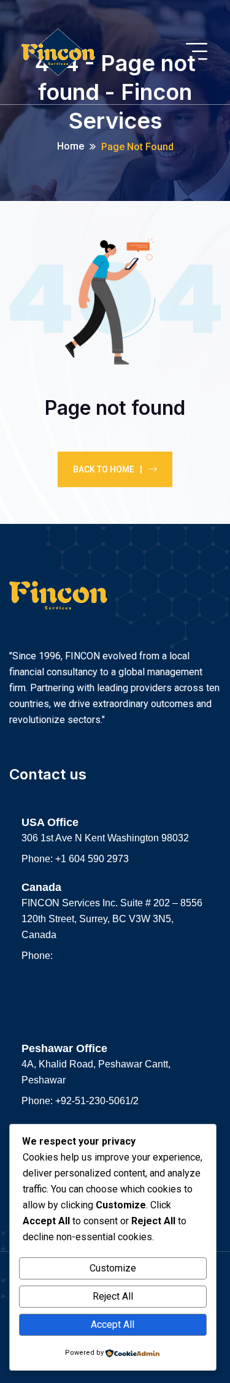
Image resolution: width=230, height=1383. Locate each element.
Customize (113, 1268)
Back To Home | (107, 469)
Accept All (112, 1324)
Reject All (113, 1296)
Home (70, 146)
